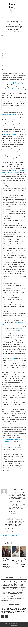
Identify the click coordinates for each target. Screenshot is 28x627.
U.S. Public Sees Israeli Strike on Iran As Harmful (19, 523)
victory (9, 330)
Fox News (3, 91)
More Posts (13, 513)
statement (13, 358)
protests (20, 330)
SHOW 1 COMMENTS (10, 535)
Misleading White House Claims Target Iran (23, 562)
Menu (4, 17)
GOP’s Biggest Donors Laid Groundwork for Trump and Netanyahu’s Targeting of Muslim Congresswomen (6, 564)
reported (9, 374)
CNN (17, 89)
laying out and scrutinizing (10, 114)
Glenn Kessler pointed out (10, 134)
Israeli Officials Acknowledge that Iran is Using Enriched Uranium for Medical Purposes (8, 526)
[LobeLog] (14, 8)
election (14, 326)
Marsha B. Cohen (17, 31)
